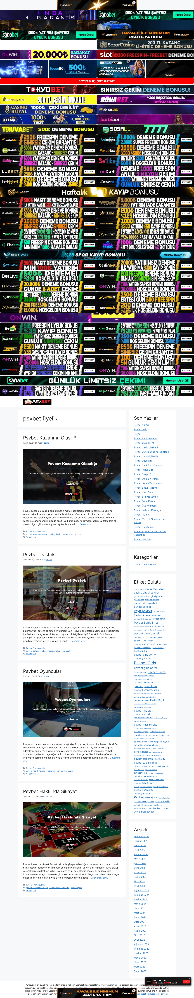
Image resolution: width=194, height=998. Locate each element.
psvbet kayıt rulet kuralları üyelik (145, 704)
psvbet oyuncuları (52, 771)
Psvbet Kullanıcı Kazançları (148, 510)
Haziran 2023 (141, 953)
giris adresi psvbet (142, 596)
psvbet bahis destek (35, 651)
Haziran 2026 (141, 841)
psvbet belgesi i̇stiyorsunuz (143, 626)
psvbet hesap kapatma (59, 887)
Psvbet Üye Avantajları (146, 505)
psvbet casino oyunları (143, 641)
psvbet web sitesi (156, 780)
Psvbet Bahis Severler (145, 438)
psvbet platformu (141, 742)
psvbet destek (51, 651)
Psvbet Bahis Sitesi (146, 622)
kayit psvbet (143, 611)
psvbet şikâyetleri (156, 805)
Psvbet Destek (39, 554)
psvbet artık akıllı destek (142, 619)
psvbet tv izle (140, 773)
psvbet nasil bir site (34, 771)
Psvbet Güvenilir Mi (144, 443)
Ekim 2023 (139, 935)
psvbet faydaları (158, 648)
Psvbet (137, 434)
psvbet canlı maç (141, 637)
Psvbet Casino (156, 637)
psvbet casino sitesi (144, 644)
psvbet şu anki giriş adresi (143, 808)
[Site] (48, 139)
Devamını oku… (88, 524)
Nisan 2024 (140, 908)
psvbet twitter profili (141, 780)
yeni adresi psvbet (144, 811)
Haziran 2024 (141, 899)
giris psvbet (139, 600)
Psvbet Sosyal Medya (145, 487)
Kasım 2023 (140, 930)
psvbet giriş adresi (146, 668)
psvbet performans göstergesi (144, 738)
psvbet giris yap (143, 658)
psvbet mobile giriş (160, 718)
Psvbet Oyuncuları (43, 671)
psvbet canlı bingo (140, 630)
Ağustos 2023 (141, 944)
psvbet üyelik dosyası (71, 534)
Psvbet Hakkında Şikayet (50, 791)
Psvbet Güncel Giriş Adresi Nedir (151, 452)
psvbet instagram (141, 700)
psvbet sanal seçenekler (142, 749)
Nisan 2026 (140, 845)
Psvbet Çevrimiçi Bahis (146, 456)
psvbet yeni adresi (143, 793)
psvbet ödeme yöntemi (144, 802)
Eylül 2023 (139, 939)
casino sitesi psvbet (146, 592)
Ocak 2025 (139, 868)
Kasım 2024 (140, 877)
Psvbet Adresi (141, 425)
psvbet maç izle (142, 714)
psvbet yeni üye (164, 798)
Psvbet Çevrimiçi (143, 461)
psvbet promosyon (159, 741)
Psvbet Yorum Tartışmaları (148, 483)
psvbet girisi (140, 650)
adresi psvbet (140, 589)
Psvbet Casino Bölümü (146, 447)
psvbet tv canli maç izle (158, 766)
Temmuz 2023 (141, 948)
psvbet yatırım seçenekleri (143, 787)
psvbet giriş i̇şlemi (140, 672)
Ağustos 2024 (141, 890)
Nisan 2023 (140, 962)
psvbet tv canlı (139, 770)
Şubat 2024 (140, 917)
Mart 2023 (139, 966)
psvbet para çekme (161, 735)
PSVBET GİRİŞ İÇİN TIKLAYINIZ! (97, 81)
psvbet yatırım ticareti (160, 787)
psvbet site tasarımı (155, 752)
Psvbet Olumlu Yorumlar (146, 478)
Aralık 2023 (140, 926)
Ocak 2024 (140, 922)
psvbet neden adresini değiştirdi (145, 728)
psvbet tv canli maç (145, 762)
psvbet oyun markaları (157, 732)
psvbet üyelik (55, 534)
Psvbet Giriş (140, 429)
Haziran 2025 (141, 854)
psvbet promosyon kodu (146, 745)
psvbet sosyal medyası (153, 755)
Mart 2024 (139, 913)
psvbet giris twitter (145, 654)
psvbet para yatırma (142, 735)
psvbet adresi (156, 615)
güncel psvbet (142, 606)
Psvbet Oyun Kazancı (145, 501)
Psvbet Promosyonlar (35, 531)
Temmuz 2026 (141, 836)
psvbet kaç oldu (143, 710)
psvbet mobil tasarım (141, 721)
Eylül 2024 (139, 886)
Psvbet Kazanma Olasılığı (50, 438)
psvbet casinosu (162, 644)
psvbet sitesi (141, 751)
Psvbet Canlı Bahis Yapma (148, 465)
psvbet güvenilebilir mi (143, 682)
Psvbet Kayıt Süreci (144, 492)
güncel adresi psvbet (145, 603)
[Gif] (97, 192)
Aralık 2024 (140, 872)
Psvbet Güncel (157, 672)
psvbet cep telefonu (142, 648)
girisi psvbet (157, 596)
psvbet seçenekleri (158, 749)
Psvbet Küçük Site (143, 470)
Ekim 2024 (139, 881)
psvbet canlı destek (147, 633)
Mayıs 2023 (140, 957)
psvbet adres (159, 611)
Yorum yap (31, 537)
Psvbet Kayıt (157, 700)
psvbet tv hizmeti (151, 770)
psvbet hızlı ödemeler (154, 694)
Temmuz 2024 (141, 895)
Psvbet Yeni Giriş (146, 797)
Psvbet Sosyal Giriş (144, 474)
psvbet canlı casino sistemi (157, 630)
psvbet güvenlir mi (145, 686)
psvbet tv (160, 758)
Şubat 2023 (140, 971)
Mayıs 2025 (140, 859)
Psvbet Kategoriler (143, 527)
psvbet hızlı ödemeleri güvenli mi (145, 697)
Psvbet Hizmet (142, 514)
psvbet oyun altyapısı (141, 732)
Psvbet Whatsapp (143, 783)
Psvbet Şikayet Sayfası (146, 496)
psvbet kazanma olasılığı (37, 534)
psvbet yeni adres (143, 789)
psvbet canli (159, 626)
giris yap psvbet (152, 600)
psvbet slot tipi (139, 755)
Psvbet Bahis (158, 619)
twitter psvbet (160, 808)
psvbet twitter (140, 776)
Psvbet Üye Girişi (143, 539)
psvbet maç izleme (143, 717)
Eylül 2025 (139, 850)
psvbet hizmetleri (140, 694)
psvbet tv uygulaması (156, 773)
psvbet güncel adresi (143, 679)
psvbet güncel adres (144, 675)
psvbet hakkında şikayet (37, 887)
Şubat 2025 (140, 863)
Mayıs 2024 (140, 904)
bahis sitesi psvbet (156, 589)
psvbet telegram (144, 758)
